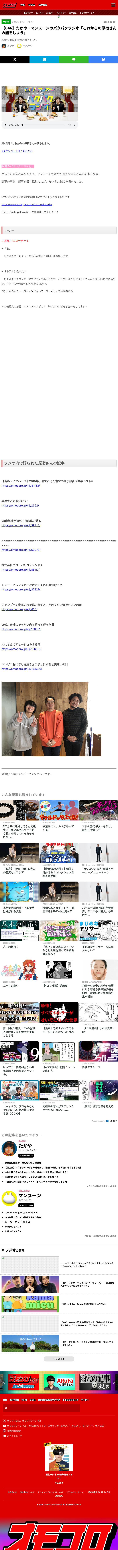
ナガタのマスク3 (13, 1226)
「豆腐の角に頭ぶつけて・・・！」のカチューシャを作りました (36, 1181)
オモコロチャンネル (31, 1420)
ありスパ (39, 12)
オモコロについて (71, 1399)
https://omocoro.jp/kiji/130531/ (21, 629)
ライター (85, 1399)
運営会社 (59, 1495)
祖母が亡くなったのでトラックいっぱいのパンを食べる (32, 1177)
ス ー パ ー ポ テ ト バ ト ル (17, 1222)
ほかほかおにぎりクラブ (49, 1399)
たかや (10, 45)
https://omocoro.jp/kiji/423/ (19, 609)
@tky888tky (27, 1155)
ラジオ (24, 1399)
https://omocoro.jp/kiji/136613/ (21, 649)
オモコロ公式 (13, 1420)
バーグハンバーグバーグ (53, 1504)
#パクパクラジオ (18, 22)
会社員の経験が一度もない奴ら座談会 (23, 1163)
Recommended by (99, 1121)
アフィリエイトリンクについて (51, 1492)
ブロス (31, 4)
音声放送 (73, 12)
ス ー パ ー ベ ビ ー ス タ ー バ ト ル (21, 1212)
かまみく (50, 12)
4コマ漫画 (14, 1399)
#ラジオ (31, 22)
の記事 (13, 1250)
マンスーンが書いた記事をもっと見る (100, 1235)
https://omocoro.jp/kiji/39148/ (21, 525)
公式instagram (14, 1430)
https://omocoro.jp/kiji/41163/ (21, 485)
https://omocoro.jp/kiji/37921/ (21, 589)
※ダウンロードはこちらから (17, 150)
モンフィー (61, 12)
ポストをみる (7, 53)
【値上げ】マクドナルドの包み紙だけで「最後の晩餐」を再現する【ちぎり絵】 (43, 1167)
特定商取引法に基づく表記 (99, 1492)
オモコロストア (14, 1435)
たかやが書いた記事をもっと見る (102, 1186)
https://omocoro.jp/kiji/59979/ (21, 549)
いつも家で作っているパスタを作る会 (23, 1217)
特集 (22, 4)
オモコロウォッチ (87, 12)
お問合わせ (12, 1492)
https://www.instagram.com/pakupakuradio (27, 204)
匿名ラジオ (28, 12)
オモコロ (10, 5)
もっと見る (59, 1359)
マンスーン (28, 45)
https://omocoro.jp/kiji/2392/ (20, 505)
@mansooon (27, 1205)
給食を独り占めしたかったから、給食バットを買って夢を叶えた (36, 1172)
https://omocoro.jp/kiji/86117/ (20, 569)
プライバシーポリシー (76, 1492)
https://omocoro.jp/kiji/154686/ (22, 668)
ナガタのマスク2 (13, 1231)
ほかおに (43, 4)
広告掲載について (27, 1492)
